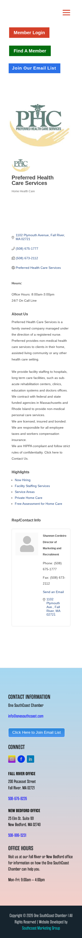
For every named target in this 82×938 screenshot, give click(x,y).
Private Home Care (28, 498)
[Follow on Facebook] (21, 759)
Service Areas (25, 492)
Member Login (29, 32)
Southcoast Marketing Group (41, 928)
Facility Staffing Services (32, 486)
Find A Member (30, 50)
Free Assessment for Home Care (38, 503)
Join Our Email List (34, 68)
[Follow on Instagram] (11, 759)
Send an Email (53, 592)
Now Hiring (23, 480)
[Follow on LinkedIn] (30, 759)
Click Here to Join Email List (36, 732)
